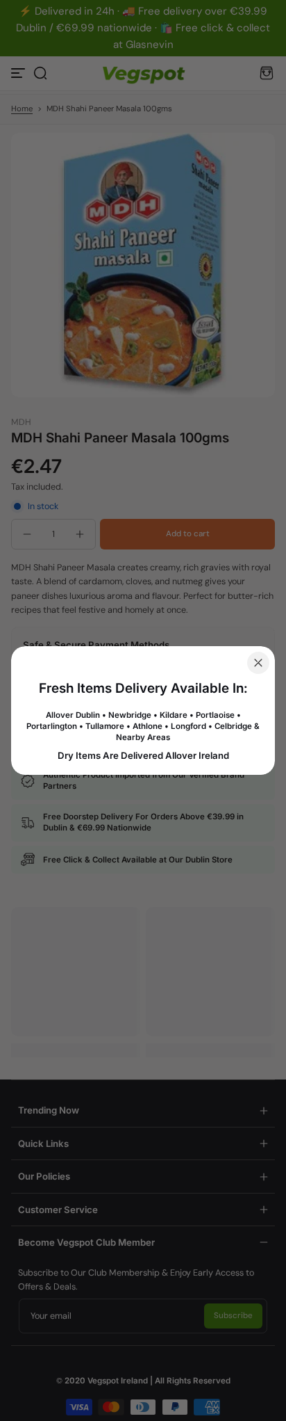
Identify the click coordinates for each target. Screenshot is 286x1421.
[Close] (258, 663)
